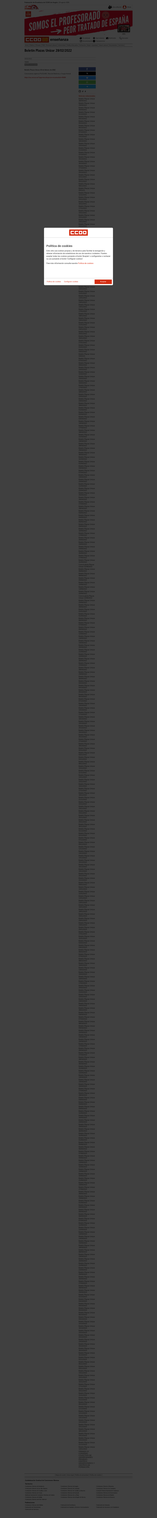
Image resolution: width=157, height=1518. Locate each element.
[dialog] (78, 256)
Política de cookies (85, 263)
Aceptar (103, 282)
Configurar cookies (71, 282)
